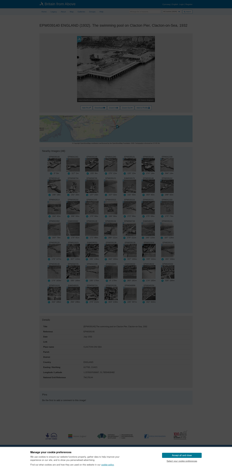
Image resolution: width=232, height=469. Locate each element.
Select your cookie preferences (182, 461)
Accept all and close (182, 455)
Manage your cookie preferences (50, 452)
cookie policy (107, 464)
